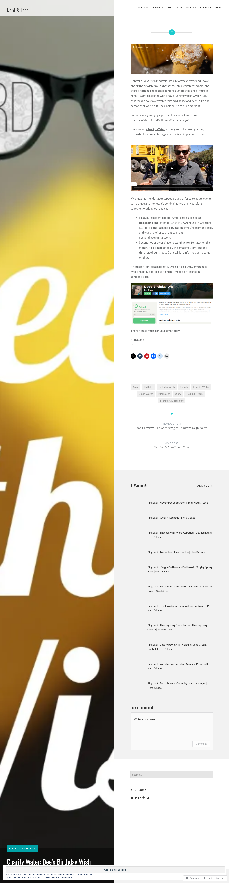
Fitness (205, 7)
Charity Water (201, 386)
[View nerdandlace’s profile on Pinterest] (143, 797)
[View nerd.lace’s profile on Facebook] (131, 797)
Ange (175, 217)
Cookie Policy (66, 877)
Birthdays (16, 848)
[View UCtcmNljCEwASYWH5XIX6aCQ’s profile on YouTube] (147, 797)
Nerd (218, 7)
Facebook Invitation (170, 227)
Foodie (143, 7)
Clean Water (146, 393)
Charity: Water (155, 129)
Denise (171, 252)
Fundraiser (164, 393)
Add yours (205, 485)
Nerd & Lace (18, 10)
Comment (201, 743)
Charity (29, 848)
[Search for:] (171, 774)
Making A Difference (172, 400)
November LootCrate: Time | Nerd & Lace (184, 502)
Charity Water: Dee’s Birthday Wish (153, 120)
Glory (192, 247)
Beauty (158, 7)
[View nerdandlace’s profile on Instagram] (139, 797)
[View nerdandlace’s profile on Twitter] (135, 797)
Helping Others (195, 393)
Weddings (175, 7)
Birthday (149, 386)
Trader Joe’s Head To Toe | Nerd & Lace (182, 552)
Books (191, 7)
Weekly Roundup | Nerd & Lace (177, 517)
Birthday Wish (167, 386)
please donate (159, 266)
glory (178, 393)
